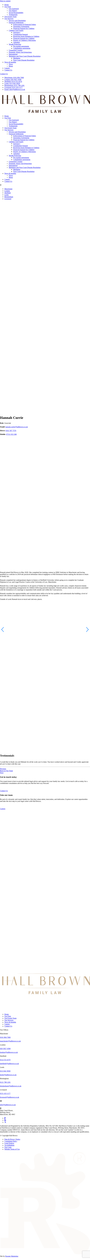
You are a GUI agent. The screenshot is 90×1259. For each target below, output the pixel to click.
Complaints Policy (10, 1141)
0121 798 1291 (14, 85)
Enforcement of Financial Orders (24, 24)
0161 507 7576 (11, 431)
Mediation (16, 58)
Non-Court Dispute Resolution (23, 60)
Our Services (8, 18)
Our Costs (7, 1147)
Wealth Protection (15, 44)
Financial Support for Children (23, 28)
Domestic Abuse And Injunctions (20, 52)
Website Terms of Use (12, 1149)
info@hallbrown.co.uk (14, 89)
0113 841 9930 (12, 83)
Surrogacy (16, 32)
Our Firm (7, 7)
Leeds (6, 195)
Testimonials (13, 15)
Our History (13, 11)
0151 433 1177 (13, 87)
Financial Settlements (16, 22)
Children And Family (16, 30)
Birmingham (8, 197)
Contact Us (8, 70)
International (13, 54)
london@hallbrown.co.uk (9, 1052)
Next (1, 773)
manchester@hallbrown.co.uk (10, 1041)
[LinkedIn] (5, 1120)
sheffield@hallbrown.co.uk (9, 1063)
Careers (7, 68)
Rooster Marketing (11, 1256)
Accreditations (9, 1145)
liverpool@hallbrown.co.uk (9, 1097)
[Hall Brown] (45, 993)
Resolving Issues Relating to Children (26, 36)
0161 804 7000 (14, 77)
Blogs (11, 66)
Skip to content (5, 1)
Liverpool (7, 199)
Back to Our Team (6, 771)
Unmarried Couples (15, 50)
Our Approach (14, 9)
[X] (5, 1122)
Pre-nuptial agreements (21, 46)
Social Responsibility (16, 13)
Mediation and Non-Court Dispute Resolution (24, 56)
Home (6, 5)
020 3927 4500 (12, 79)
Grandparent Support (20, 34)
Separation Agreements (21, 26)
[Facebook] (4, 1118)
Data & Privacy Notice (12, 1139)
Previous (3, 769)
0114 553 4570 (13, 81)
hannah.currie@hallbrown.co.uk (16, 427)
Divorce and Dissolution (17, 20)
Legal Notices (9, 1143)
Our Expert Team (10, 17)
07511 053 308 (11, 434)
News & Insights (10, 62)
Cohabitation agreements (21, 48)
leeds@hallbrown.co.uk (8, 1075)
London (7, 191)
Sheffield (7, 193)
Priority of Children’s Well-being (24, 40)
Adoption (16, 42)
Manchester (8, 189)
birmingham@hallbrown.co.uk (10, 1086)
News (11, 64)
